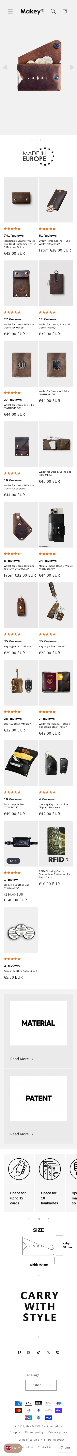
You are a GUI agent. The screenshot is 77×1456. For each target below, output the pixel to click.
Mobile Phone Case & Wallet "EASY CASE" (56, 567)
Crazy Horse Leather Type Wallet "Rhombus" (54, 242)
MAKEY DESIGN (36, 1426)
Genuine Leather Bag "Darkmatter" (16, 886)
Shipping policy (54, 1439)
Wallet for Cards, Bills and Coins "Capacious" (19, 487)
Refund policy (34, 1432)
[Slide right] (48, 1219)
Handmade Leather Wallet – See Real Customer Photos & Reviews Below (20, 243)
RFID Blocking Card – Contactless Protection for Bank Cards (54, 874)
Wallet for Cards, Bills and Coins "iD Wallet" (19, 326)
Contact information (51, 1447)
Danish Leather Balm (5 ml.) (20, 971)
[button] (10, 11)
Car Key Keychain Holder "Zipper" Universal (54, 806)
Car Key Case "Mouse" (17, 724)
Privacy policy (57, 1432)
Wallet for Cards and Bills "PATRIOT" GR (19, 407)
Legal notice (25, 1447)
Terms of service (28, 1439)
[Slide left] (28, 1219)
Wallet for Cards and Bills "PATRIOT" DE (54, 393)
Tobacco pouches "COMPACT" (14, 806)
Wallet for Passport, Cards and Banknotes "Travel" (54, 725)
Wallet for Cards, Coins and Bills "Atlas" (55, 473)
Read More (19, 1058)
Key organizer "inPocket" (18, 646)
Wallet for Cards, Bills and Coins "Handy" (54, 326)
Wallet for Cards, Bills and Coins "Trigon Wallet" (19, 567)
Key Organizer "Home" (52, 646)
